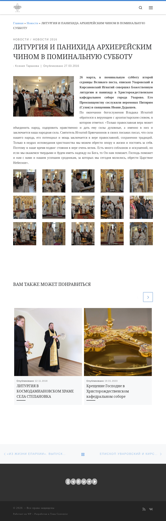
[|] (17, 7)
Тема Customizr (59, 514)
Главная (18, 23)
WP (29, 514)
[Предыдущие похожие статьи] (137, 297)
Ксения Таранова (27, 65)
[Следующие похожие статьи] (148, 297)
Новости (32, 23)
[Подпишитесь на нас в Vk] (151, 509)
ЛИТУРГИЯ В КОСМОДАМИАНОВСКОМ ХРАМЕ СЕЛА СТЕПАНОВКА (45, 391)
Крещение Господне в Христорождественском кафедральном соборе (107, 391)
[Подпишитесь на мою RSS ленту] (144, 509)
